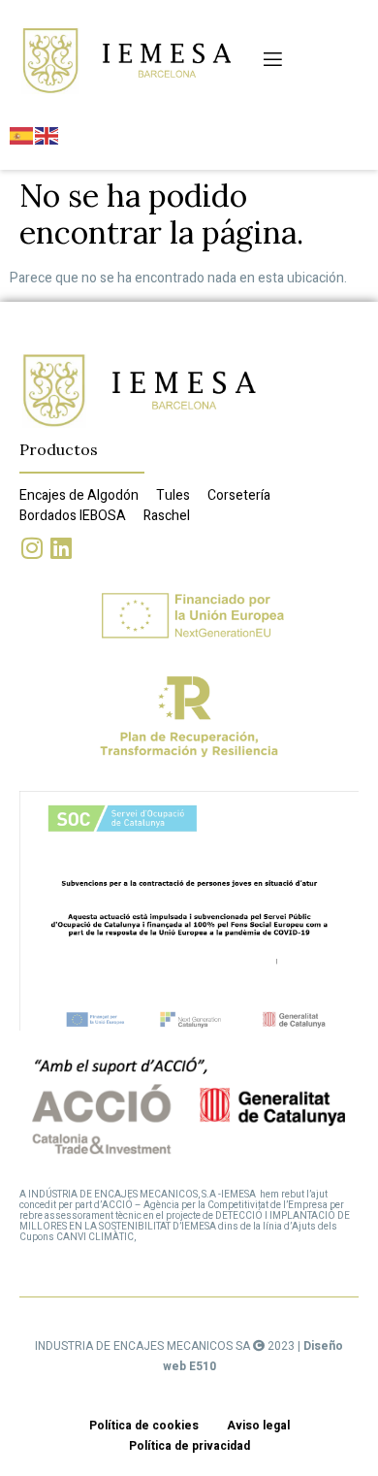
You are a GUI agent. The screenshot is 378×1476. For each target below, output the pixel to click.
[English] (47, 135)
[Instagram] (31, 548)
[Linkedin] (60, 548)
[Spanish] (22, 135)
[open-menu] (271, 60)
